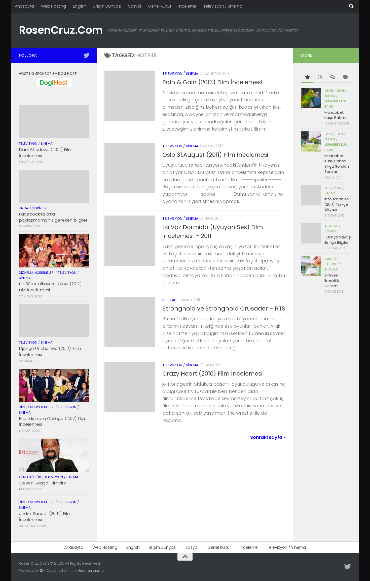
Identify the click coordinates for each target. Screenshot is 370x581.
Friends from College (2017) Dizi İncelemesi (52, 421)
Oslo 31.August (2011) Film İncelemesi (215, 154)
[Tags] (345, 77)
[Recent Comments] (332, 77)
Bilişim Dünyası (107, 6)
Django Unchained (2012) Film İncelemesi (50, 351)
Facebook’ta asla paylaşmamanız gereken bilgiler (53, 217)
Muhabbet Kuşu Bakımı (335, 115)
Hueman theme (91, 570)
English (79, 6)
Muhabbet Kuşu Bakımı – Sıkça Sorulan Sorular (337, 163)
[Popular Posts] (307, 77)
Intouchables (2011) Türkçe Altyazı (336, 204)
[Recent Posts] (319, 77)
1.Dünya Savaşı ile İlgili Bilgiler (337, 239)
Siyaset (330, 231)
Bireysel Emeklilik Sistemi (331, 280)
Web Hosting (53, 6)
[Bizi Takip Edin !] (86, 55)
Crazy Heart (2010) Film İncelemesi (212, 373)
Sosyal (134, 6)
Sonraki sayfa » (268, 437)
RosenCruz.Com (61, 30)
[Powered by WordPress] (41, 570)
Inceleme (187, 6)
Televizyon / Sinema (222, 6)
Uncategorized (32, 208)
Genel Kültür (159, 6)
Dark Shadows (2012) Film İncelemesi (45, 152)
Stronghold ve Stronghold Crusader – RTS (223, 308)
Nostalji (170, 299)
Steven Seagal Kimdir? (42, 483)
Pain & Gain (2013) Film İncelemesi (212, 82)
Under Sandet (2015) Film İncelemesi (45, 516)
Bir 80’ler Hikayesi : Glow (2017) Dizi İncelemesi (50, 287)
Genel (329, 90)
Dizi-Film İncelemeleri (36, 272)
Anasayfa (24, 6)
